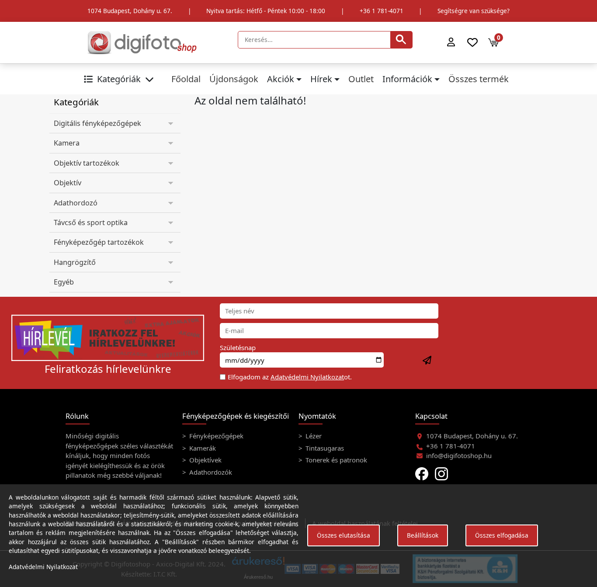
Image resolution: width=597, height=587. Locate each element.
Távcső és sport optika (91, 222)
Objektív (67, 183)
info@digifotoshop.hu (459, 455)
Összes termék (478, 79)
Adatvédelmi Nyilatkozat (307, 376)
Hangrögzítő (75, 262)
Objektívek (204, 459)
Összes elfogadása (501, 535)
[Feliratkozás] (427, 360)
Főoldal (186, 79)
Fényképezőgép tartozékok (99, 242)
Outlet (361, 79)
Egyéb (64, 282)
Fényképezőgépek (215, 435)
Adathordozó (75, 203)
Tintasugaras (324, 448)
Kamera (67, 143)
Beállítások (422, 535)
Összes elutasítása (343, 535)
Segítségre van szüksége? (473, 11)
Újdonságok (233, 79)
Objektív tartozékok (86, 163)
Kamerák (201, 448)
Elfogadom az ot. (290, 376)
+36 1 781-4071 (381, 11)
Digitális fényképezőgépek (97, 123)
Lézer (313, 435)
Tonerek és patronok (335, 459)
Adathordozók (209, 472)
